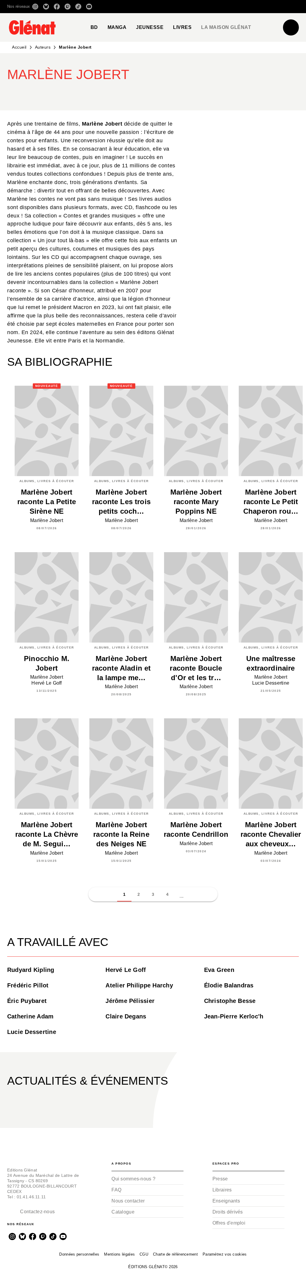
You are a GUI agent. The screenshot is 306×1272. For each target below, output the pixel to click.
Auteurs (43, 47)
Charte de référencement (175, 1254)
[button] (214, 6)
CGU (144, 1254)
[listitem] (35, 6)
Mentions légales (119, 1254)
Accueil (19, 47)
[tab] (94, 27)
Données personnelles (79, 1254)
